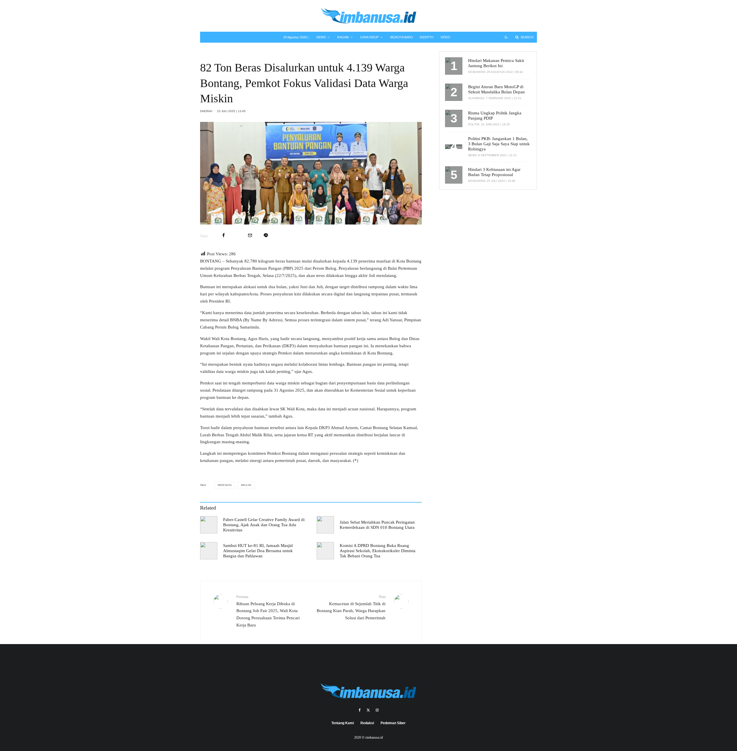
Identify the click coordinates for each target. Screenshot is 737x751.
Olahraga (476, 98)
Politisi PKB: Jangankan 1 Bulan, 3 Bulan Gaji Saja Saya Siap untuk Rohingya (499, 143)
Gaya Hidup (369, 37)
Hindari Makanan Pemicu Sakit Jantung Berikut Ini (496, 63)
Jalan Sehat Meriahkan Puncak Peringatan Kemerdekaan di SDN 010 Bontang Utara (377, 525)
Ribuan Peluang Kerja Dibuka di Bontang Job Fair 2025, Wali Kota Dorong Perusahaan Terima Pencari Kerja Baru (268, 611)
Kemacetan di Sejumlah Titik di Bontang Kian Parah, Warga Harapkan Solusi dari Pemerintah (351, 607)
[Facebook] (360, 710)
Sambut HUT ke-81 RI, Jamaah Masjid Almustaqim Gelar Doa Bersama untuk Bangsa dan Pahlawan (258, 550)
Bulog (247, 485)
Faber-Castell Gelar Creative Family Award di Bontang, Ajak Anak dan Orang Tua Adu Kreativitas (264, 524)
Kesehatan (476, 71)
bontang (225, 485)
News (321, 37)
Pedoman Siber (393, 723)
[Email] (250, 235)
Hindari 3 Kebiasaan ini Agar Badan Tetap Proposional (494, 172)
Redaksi (367, 723)
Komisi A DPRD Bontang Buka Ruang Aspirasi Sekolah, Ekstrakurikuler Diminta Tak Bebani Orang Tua (377, 550)
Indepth (427, 37)
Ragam (343, 37)
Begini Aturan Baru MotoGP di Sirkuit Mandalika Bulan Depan (496, 89)
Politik (474, 124)
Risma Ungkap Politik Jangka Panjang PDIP (494, 115)
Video (445, 37)
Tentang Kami (342, 723)
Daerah (206, 111)
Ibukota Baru (401, 37)
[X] (368, 710)
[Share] (223, 235)
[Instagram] (377, 710)
